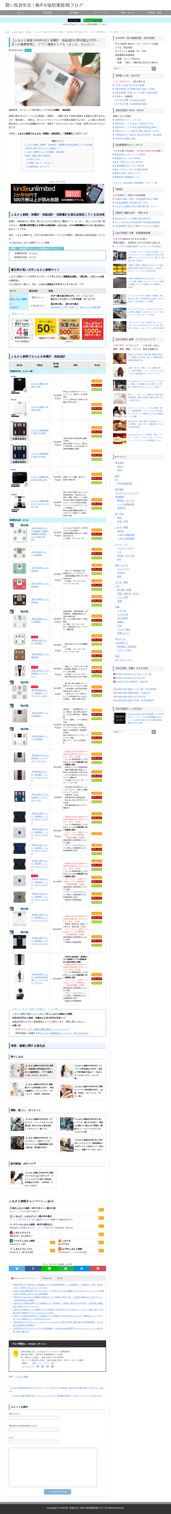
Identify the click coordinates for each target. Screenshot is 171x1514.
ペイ (119, 552)
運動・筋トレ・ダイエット (40, 163)
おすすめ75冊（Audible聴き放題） (131, 104)
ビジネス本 (122, 614)
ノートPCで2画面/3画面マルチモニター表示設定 (137, 246)
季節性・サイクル (125, 500)
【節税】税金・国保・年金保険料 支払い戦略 (136, 199)
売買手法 (121, 508)
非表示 (60, 141)
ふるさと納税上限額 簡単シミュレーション (47, 1029)
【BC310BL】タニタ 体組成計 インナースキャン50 (40, 797)
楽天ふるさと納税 (18, 299)
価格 (59, 398)
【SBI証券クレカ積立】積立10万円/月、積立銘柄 (137, 135)
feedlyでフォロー (93, 20)
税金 (119, 518)
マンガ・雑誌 (123, 629)
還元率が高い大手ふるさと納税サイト (42, 148)
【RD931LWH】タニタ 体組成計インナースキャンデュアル (39, 917)
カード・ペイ (101, 12)
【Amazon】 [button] (47, 1278)
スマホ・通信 (121, 582)
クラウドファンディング (127, 493)
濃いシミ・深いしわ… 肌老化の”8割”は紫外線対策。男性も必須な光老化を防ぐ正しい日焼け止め (146, 397)
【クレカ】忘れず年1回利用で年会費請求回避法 (137, 222)
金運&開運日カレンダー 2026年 (129, 166)
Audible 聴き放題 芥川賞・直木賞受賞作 (135, 700)
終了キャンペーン (123, 660)
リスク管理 (122, 597)
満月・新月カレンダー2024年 (128, 162)
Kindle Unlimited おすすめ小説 (130, 678)
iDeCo (120, 466)
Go (100, 1210)
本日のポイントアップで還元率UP (40, 1228)
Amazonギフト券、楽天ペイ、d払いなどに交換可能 (75, 307)
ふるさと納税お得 (125, 535)
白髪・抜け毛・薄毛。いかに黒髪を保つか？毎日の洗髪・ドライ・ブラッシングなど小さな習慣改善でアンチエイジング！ (146, 371)
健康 (119, 601)
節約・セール (127, 12)
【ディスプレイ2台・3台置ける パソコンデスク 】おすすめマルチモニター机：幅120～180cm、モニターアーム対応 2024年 (146, 325)
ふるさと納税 (21, 1377)
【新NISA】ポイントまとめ (127, 120)
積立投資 (47, 12)
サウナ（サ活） (124, 650)
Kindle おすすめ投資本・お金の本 (132, 682)
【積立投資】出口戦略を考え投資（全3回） (135, 89)
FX (116, 480)
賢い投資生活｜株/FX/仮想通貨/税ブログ (44, 5)
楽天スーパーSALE (18, 1211)
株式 (117, 476)
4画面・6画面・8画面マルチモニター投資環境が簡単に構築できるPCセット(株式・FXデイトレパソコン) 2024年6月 (145, 268)
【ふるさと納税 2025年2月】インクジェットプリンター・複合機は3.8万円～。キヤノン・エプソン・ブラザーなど (57, 1396)
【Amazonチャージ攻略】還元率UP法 (132, 218)
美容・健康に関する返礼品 (37, 156)
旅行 (53, 1363)
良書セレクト (123, 633)
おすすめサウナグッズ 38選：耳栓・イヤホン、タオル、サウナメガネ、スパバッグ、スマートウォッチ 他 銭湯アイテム (145, 437)
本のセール (120, 639)
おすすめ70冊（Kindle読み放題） (131, 100)
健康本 (120, 622)
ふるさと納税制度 (125, 538)
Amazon (121, 573)
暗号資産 (74, 12)
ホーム (21, 12)
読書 (34, 1363)
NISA (119, 470)
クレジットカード (125, 548)
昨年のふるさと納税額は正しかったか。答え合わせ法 (62, 1033)
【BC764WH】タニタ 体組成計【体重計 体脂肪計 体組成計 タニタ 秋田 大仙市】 (39, 534)
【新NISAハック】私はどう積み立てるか (134, 123)
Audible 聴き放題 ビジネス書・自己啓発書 (136, 689)
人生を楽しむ (121, 643)
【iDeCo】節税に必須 (124, 138)
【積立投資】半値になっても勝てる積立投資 (135, 93)
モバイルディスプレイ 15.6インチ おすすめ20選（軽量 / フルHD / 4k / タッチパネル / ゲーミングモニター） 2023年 (146, 312)
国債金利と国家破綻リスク (127, 177)
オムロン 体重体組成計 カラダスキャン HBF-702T (39, 504)
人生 (117, 586)
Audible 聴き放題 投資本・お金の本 (133, 693)
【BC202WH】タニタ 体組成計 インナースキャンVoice (39, 693)
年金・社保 (122, 521)
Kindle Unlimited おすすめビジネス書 (133, 674)
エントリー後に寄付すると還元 (23, 1219)
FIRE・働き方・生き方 (128, 593)
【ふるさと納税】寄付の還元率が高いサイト (135, 206)
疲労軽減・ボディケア (38, 166)
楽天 (119, 576)
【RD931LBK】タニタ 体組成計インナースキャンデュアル (39, 941)
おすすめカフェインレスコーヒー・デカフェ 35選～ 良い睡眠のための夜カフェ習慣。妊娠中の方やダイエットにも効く (146, 384)
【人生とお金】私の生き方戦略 (129, 85)
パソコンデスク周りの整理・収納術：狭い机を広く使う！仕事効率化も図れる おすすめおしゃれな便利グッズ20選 (146, 298)
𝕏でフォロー (74, 20)
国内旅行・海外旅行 (127, 646)
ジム (40, 1363)
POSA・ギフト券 (125, 556)
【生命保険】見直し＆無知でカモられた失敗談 (136, 226)
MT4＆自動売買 (124, 483)
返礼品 (28, 50)
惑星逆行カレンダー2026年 (127, 158)
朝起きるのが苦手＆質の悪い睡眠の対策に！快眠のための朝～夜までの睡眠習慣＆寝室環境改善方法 (146, 357)
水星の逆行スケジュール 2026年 (129, 154)
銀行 (119, 559)
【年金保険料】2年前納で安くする (131, 203)
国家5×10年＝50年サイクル (127, 173)
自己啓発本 (122, 618)
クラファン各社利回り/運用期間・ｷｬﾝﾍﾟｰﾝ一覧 (135, 183)
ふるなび (14, 307)
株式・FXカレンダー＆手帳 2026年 (131, 169)
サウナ (46, 1363)
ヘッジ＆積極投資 (125, 504)
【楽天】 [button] (59, 1278)
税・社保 (119, 514)
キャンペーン (123, 569)
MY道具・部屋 (154, 12)
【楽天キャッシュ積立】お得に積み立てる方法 (136, 131)
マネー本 (121, 611)
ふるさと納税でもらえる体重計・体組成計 (44, 152)
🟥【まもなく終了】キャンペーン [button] (24, 1278)
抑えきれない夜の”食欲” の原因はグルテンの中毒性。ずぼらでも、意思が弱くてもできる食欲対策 (146, 424)
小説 (119, 626)
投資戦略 (119, 497)
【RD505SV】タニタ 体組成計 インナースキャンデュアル (41, 758)
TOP (7, 32)
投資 (117, 656)
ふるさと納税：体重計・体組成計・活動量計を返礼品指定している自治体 (58, 145)
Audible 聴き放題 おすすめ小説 (130, 697)
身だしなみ (33, 159)
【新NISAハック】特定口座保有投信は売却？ (136, 127)
